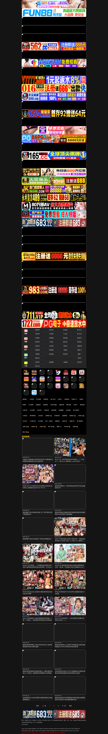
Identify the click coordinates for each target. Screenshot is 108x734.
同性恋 (79, 358)
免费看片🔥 (48, 415)
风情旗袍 (37, 350)
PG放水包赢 (53, 404)
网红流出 (65, 342)
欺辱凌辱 (37, 342)
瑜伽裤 (65, 350)
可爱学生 (65, 346)
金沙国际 (40, 421)
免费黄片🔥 (72, 415)
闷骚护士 (79, 350)
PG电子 (60, 399)
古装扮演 (37, 346)
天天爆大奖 (33, 421)
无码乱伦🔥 (81, 415)
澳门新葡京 (76, 410)
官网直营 (45, 399)
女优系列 (51, 346)
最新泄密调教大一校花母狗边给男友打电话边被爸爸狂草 (70, 487)
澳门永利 (53, 399)
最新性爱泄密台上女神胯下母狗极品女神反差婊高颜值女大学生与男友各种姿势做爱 (70, 646)
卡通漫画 (37, 354)
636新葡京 (57, 415)
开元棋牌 (38, 399)
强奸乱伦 (51, 330)
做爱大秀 (64, 421)
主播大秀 (25, 410)
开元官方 (25, 421)
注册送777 (74, 399)
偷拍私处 (46, 410)
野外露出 (79, 342)
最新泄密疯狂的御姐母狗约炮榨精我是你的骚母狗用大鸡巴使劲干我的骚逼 (70, 513)
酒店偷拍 (82, 404)
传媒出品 (37, 358)
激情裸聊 (64, 415)
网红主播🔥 (26, 432)
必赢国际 (38, 404)
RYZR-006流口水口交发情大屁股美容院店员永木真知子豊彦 (37, 593)
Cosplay (65, 334)
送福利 (81, 399)
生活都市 (37, 362)
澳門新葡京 (33, 415)
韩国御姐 (51, 338)
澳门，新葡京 (49, 421)
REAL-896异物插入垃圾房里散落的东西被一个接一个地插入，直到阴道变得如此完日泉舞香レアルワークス (38, 620)
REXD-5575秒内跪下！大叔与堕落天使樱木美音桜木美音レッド (69, 619)
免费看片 (57, 421)
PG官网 (32, 399)
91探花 (51, 342)
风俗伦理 (79, 362)
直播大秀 (72, 421)
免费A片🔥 (34, 426)
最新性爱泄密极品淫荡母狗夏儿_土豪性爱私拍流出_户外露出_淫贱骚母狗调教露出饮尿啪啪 (37, 672)
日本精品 (51, 334)
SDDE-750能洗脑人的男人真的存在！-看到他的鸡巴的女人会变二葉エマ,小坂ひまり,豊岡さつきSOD (70, 540)
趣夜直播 (53, 410)
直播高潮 (61, 404)
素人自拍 (79, 334)
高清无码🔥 (67, 426)
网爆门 (79, 354)
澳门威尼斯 (80, 421)
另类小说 (37, 366)
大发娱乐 (25, 415)
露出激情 (51, 354)
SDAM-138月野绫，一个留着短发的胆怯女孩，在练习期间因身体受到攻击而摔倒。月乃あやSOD (38, 567)
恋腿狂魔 (79, 346)
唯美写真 (65, 354)
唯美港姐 (65, 338)
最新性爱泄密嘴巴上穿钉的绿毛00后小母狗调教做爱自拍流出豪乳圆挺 (37, 646)
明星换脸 (51, 350)
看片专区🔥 (51, 426)
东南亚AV (79, 338)
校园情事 (51, 362)
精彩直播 (68, 404)
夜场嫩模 (61, 410)
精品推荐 (37, 330)
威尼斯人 (25, 399)
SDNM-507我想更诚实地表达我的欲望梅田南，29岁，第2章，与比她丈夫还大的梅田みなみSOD (70, 567)
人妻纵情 (65, 362)
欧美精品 (65, 330)
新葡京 (24, 404)
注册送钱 (66, 399)
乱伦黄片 (39, 410)
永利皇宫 (40, 415)
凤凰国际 (45, 404)
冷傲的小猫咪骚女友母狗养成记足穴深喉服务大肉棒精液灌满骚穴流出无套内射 (38, 460)
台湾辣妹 (37, 338)
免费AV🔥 (75, 426)
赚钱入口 (59, 426)
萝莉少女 (79, 330)
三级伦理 (37, 334)
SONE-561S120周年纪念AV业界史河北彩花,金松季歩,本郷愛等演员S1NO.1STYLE (37, 487)
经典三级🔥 (26, 426)
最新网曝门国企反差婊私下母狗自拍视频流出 (37, 539)
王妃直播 (32, 410)
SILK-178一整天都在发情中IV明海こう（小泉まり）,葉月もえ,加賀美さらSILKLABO (69, 460)
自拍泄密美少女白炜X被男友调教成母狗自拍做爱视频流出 (38, 698)
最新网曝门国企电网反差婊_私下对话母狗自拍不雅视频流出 (37, 513)
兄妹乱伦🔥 (43, 426)
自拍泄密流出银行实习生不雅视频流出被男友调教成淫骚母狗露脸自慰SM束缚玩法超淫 (70, 672)
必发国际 (68, 410)
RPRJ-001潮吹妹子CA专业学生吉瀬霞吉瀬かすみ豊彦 (70, 593)
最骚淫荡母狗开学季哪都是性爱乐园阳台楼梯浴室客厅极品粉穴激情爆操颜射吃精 (70, 698)
